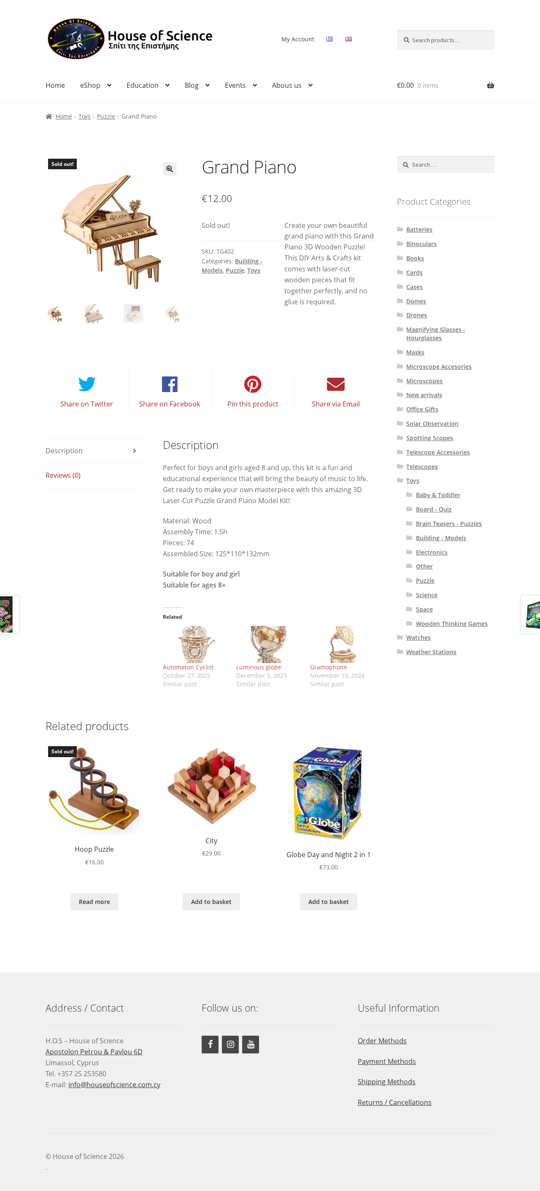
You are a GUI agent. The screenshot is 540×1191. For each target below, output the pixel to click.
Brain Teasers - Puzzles (449, 524)
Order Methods (382, 1040)
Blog (192, 85)
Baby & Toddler (438, 495)
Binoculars (421, 244)
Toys (84, 116)
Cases (414, 287)
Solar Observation (432, 424)
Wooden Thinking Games (452, 624)
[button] (169, 169)
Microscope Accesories (439, 367)
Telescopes (422, 467)
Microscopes (424, 381)
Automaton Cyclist (188, 667)
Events (235, 85)
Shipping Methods (387, 1081)
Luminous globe (258, 667)
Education (143, 85)
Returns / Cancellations (395, 1102)
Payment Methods (387, 1061)
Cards (414, 272)
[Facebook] (210, 1044)
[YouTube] (250, 1044)
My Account (297, 39)
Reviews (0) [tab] (63, 475)
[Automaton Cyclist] (195, 644)
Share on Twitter (86, 404)
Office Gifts (422, 409)
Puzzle (106, 116)
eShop (90, 85)
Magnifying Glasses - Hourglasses (435, 333)
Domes (416, 301)
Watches (418, 637)
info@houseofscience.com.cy (114, 1084)
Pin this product (252, 404)
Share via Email (336, 404)
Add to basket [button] (211, 902)
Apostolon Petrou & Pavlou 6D (94, 1051)
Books (415, 258)
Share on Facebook (169, 404)
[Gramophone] (342, 644)
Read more (94, 902)
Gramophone (328, 667)
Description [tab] (64, 450)
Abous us (287, 85)
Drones (416, 315)
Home (55, 85)
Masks (415, 352)
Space (424, 609)
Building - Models (441, 538)
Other (424, 566)
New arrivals (424, 395)
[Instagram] (230, 1044)
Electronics (432, 552)
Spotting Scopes (429, 438)
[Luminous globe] (269, 644)
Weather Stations (431, 652)
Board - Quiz (434, 509)
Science (426, 595)
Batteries (419, 229)
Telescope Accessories (438, 452)
